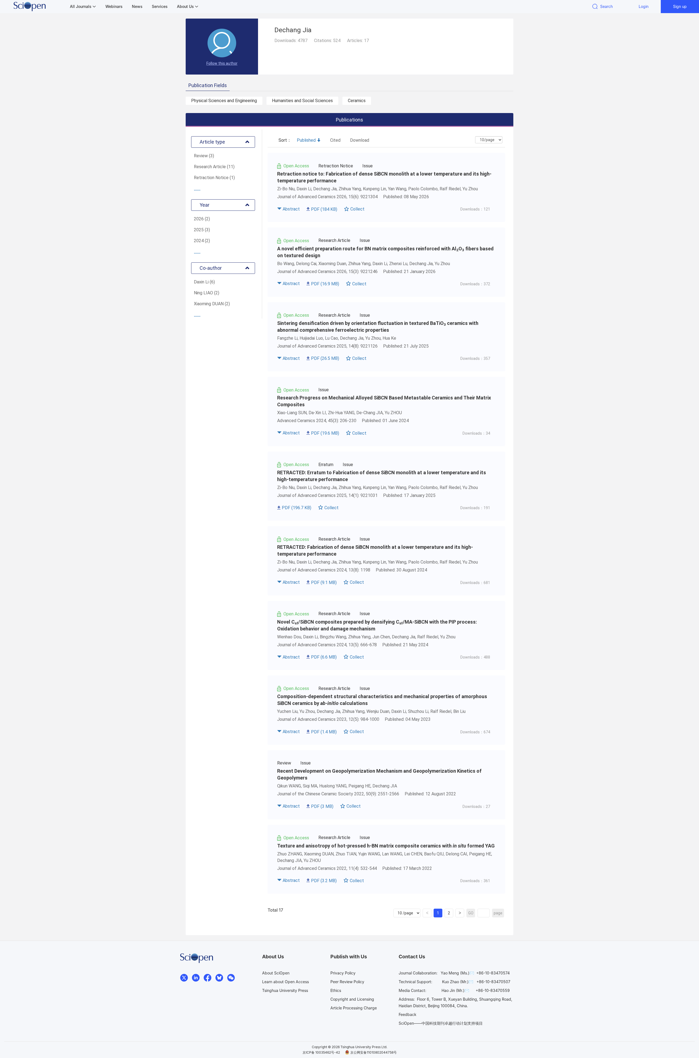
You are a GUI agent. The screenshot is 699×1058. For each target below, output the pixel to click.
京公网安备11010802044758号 (373, 1052)
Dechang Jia (325, 188)
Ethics (335, 990)
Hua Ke (389, 338)
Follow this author (222, 63)
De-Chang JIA (369, 412)
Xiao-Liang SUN (292, 412)
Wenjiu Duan (377, 711)
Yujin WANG (369, 854)
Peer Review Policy (347, 981)
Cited (335, 140)
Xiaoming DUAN (319, 854)
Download (359, 140)
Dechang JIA (384, 786)
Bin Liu (459, 711)
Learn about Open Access (285, 981)
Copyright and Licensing (352, 999)
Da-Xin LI (317, 412)
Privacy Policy (343, 973)
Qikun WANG (289, 786)
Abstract (291, 209)
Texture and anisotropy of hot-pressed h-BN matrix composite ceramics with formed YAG (386, 846)
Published (306, 140)
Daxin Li (304, 188)
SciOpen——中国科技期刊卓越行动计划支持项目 (441, 1023)
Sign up (680, 6)
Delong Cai (306, 263)
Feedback (407, 1014)
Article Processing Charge (353, 1008)
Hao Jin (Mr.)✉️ (455, 990)
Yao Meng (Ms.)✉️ (457, 973)
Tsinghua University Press (285, 990)
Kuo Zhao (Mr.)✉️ (457, 981)
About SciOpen (275, 973)
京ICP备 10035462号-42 (321, 1052)
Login (643, 6)
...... (197, 189)
